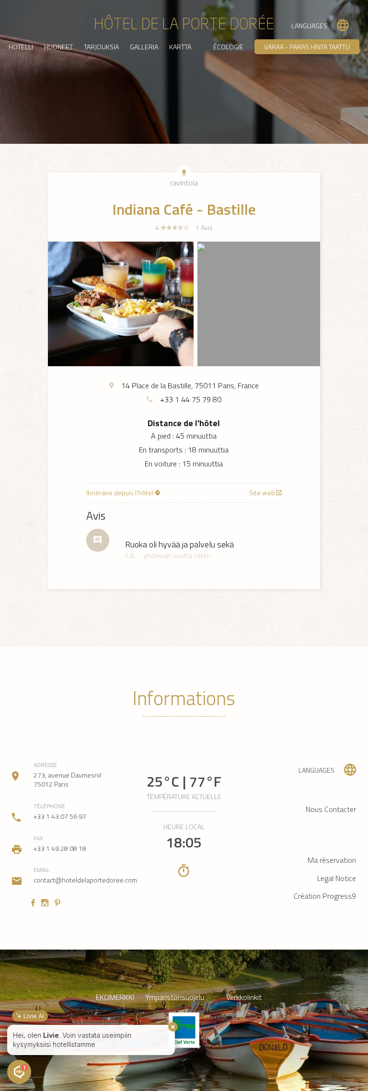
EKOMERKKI (115, 997)
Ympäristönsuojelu (174, 997)
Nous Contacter (331, 809)
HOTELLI (21, 47)
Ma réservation (332, 860)
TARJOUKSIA (101, 47)
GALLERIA (144, 47)
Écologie (228, 47)
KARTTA (180, 47)
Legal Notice (336, 878)
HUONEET (58, 47)
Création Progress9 (325, 896)
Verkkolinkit (244, 997)
